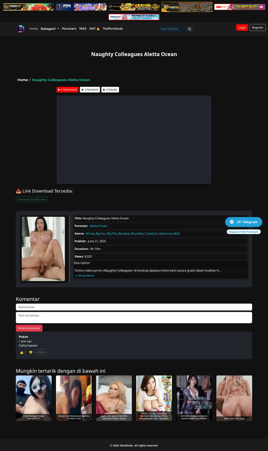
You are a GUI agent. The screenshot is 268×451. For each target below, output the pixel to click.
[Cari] (189, 28)
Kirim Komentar (29, 328)
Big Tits (112, 234)
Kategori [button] (48, 29)
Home (33, 29)
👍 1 (23, 352)
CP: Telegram (247, 222)
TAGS (82, 29)
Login (242, 27)
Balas (41, 352)
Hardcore (165, 234)
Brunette (137, 234)
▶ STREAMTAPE (67, 89)
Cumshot (151, 234)
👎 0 (32, 352)
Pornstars (69, 29)
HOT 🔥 (94, 29)
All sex (90, 234)
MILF (176, 234)
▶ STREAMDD (89, 89)
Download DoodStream (32, 199)
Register (257, 27)
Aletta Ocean (98, 226)
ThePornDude (113, 29)
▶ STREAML (110, 89)
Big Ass (101, 234)
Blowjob (124, 234)
